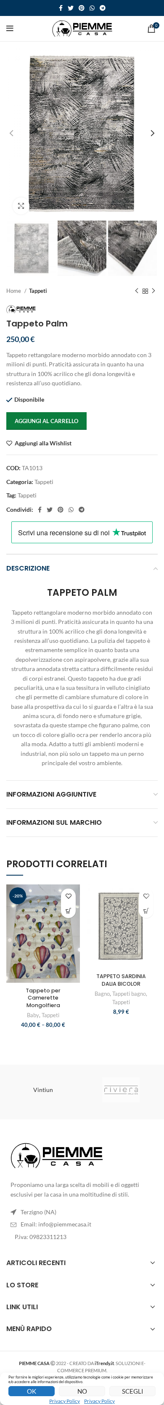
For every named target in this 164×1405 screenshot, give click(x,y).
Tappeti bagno (129, 994)
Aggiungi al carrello (46, 421)
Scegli (132, 1391)
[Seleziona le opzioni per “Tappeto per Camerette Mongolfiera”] (68, 910)
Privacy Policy (64, 1401)
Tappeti (38, 290)
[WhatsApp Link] (92, 8)
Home (14, 290)
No (82, 1391)
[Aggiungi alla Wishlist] (68, 896)
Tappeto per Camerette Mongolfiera (43, 998)
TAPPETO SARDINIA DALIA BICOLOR (121, 980)
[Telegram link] (102, 8)
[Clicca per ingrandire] (21, 205)
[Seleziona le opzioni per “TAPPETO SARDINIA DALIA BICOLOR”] (146, 910)
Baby (33, 1015)
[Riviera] (121, 1090)
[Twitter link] (70, 8)
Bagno (102, 994)
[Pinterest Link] (81, 8)
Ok (31, 1391)
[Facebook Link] (60, 8)
